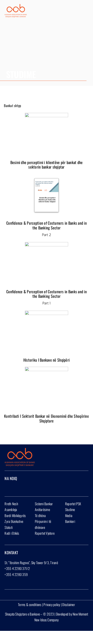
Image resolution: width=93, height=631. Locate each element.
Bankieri (70, 521)
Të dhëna (40, 515)
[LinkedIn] (27, 487)
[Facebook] (6, 487)
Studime (70, 509)
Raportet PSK (73, 503)
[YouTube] (20, 487)
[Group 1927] (16, 5)
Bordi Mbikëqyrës (15, 515)
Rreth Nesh (11, 503)
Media (68, 515)
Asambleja (11, 509)
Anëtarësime (42, 509)
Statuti (9, 527)
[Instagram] (13, 487)
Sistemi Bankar (44, 503)
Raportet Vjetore (45, 533)
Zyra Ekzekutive (14, 521)
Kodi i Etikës (12, 533)
